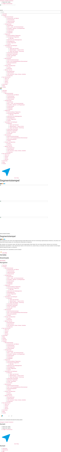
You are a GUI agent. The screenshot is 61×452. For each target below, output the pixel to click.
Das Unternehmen (6, 77)
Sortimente (9, 57)
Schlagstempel (8, 24)
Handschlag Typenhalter (12, 52)
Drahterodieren (10, 72)
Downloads (4, 84)
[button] (30, 89)
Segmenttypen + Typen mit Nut (17, 49)
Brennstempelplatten (11, 62)
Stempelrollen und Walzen (13, 18)
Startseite (4, 14)
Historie (6, 80)
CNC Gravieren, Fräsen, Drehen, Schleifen (16, 74)
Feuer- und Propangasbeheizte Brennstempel (17, 61)
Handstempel (10, 25)
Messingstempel (10, 71)
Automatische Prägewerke (13, 37)
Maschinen (9, 68)
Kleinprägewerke (11, 41)
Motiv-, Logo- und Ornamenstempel (15, 26)
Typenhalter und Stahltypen (11, 45)
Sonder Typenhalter (11, 55)
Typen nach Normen (14, 48)
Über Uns (7, 78)
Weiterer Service (8, 70)
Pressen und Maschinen (10, 65)
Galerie (6, 81)
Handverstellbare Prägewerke (13, 35)
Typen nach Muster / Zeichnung (17, 51)
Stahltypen (9, 47)
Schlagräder (10, 32)
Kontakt (4, 87)
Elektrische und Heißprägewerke (14, 39)
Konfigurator (10, 31)
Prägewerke (7, 34)
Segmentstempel (11, 21)
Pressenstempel (10, 19)
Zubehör (9, 44)
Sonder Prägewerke (11, 42)
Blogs (3, 85)
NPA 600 (12, 38)
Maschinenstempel (9, 16)
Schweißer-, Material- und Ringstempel (16, 28)
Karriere (6, 82)
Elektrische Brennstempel (13, 59)
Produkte (4, 15)
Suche (1, 10)
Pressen (9, 67)
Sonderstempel (10, 22)
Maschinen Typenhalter (12, 54)
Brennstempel (8, 58)
